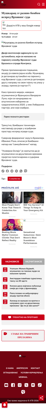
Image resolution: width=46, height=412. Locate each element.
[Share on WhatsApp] (21, 171)
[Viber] (23, 392)
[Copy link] (2, 171)
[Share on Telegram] (11, 171)
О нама (10, 368)
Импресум (22, 368)
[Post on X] (16, 171)
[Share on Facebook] (7, 171)
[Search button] (38, 4)
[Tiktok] (40, 385)
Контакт (35, 368)
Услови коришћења (32, 372)
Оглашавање (10, 372)
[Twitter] (26, 385)
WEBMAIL (23, 377)
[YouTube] (6, 385)
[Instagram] (20, 385)
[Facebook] (13, 385)
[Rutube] (33, 385)
